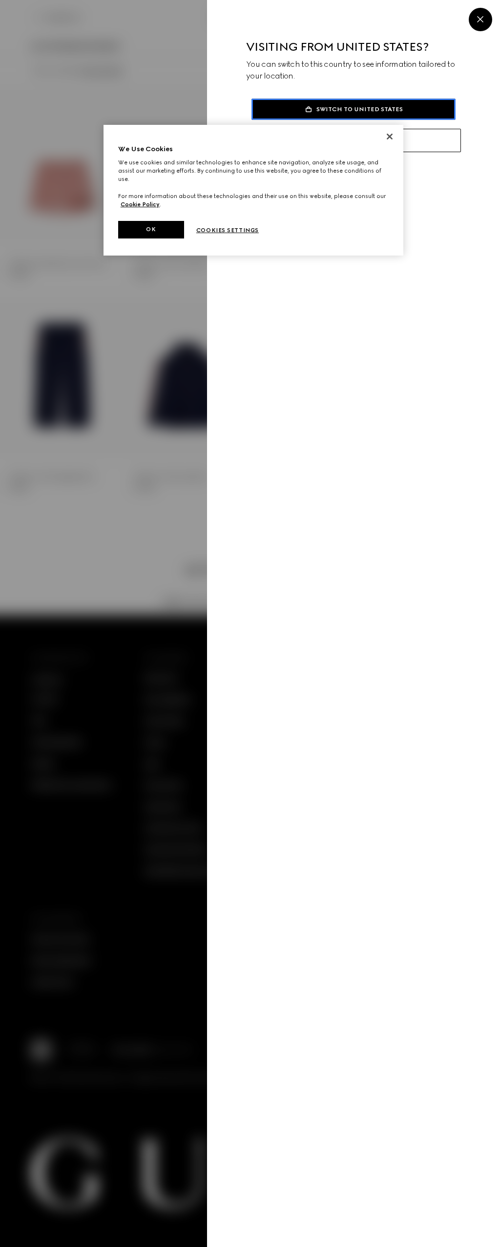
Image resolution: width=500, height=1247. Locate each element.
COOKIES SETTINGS (227, 230)
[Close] (480, 19)
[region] (253, 190)
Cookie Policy (140, 204)
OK (151, 229)
